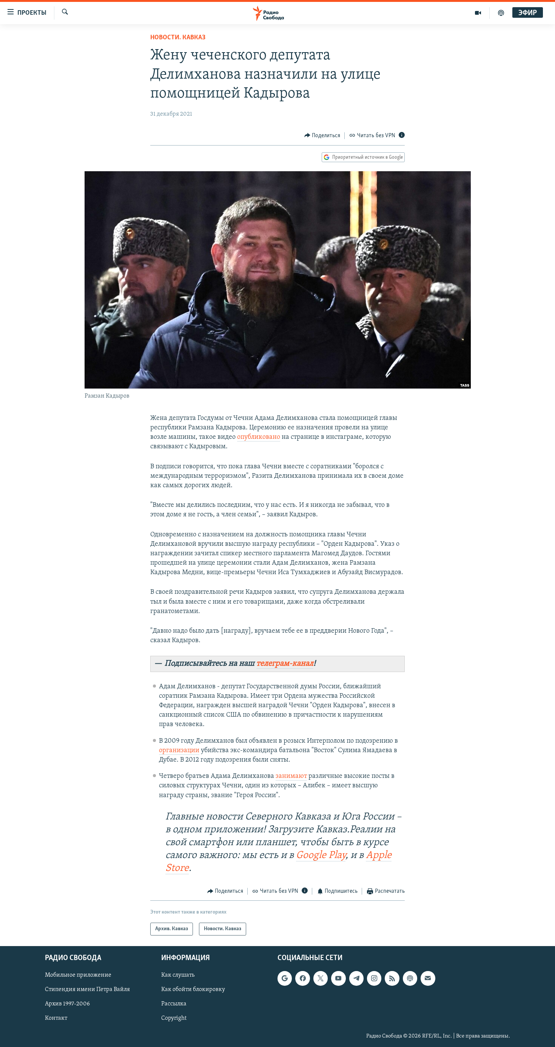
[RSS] (392, 978)
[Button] (322, 136)
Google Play (320, 855)
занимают (291, 776)
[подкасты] (501, 13)
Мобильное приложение (78, 976)
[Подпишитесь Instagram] (374, 978)
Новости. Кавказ (177, 37)
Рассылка (174, 1004)
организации (179, 750)
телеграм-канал (284, 664)
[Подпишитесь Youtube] (338, 978)
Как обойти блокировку (193, 990)
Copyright (174, 1019)
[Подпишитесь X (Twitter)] (320, 978)
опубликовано (258, 437)
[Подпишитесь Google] (285, 978)
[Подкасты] (410, 978)
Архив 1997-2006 (67, 1004)
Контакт (56, 1019)
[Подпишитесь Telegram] (356, 978)
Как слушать (177, 976)
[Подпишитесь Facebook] (302, 978)
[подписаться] (428, 978)
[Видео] (478, 13)
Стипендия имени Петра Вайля (87, 990)
